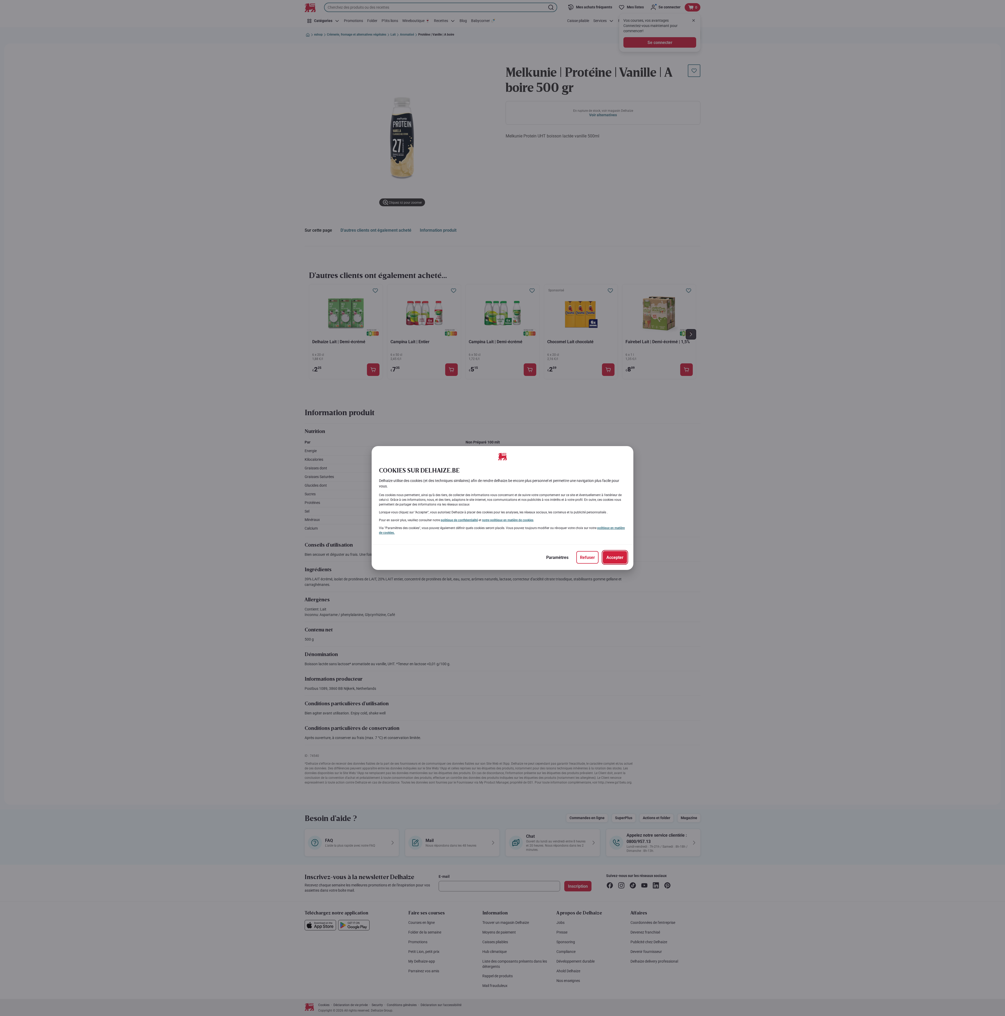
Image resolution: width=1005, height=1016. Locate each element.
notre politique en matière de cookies (507, 520)
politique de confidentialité (459, 520)
